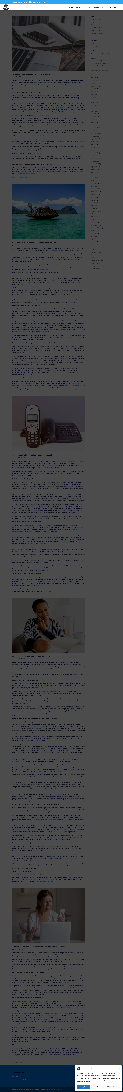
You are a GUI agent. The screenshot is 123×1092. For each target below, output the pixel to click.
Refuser (98, 1087)
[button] (119, 1069)
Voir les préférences (113, 1087)
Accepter (83, 1087)
